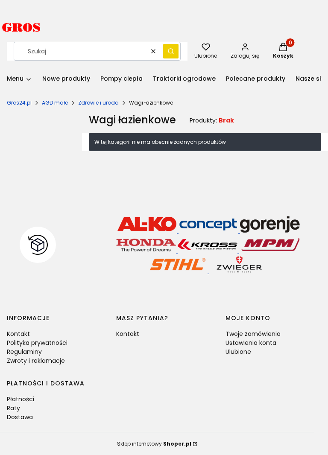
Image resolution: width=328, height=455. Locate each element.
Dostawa (20, 417)
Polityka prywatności (37, 342)
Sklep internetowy (154, 443)
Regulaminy (24, 351)
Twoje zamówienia (253, 334)
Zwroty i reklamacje (36, 360)
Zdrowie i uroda (98, 102)
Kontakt (18, 334)
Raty (13, 408)
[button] (171, 51)
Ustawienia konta (251, 342)
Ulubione (238, 351)
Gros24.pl (19, 102)
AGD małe (55, 102)
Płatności (20, 399)
